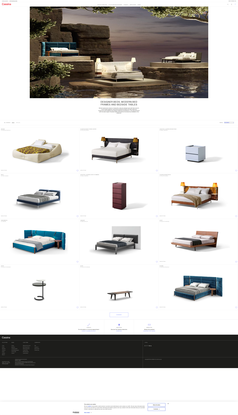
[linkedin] (151, 346)
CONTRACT (126, 4)
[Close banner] (168, 403)
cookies (89, 406)
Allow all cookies (156, 404)
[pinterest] (148, 346)
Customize (156, 408)
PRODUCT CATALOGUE (102, 4)
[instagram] (145, 346)
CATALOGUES (119, 327)
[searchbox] (228, 4)
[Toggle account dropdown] (232, 4)
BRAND (139, 4)
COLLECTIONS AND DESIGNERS (115, 4)
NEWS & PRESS (133, 4)
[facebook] (146, 346)
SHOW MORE (119, 314)
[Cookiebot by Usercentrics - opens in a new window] (76, 413)
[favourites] (235, 4)
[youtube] (149, 346)
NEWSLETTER (149, 327)
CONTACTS (88, 327)
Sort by (221, 122)
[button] (77, 170)
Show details (87, 412)
